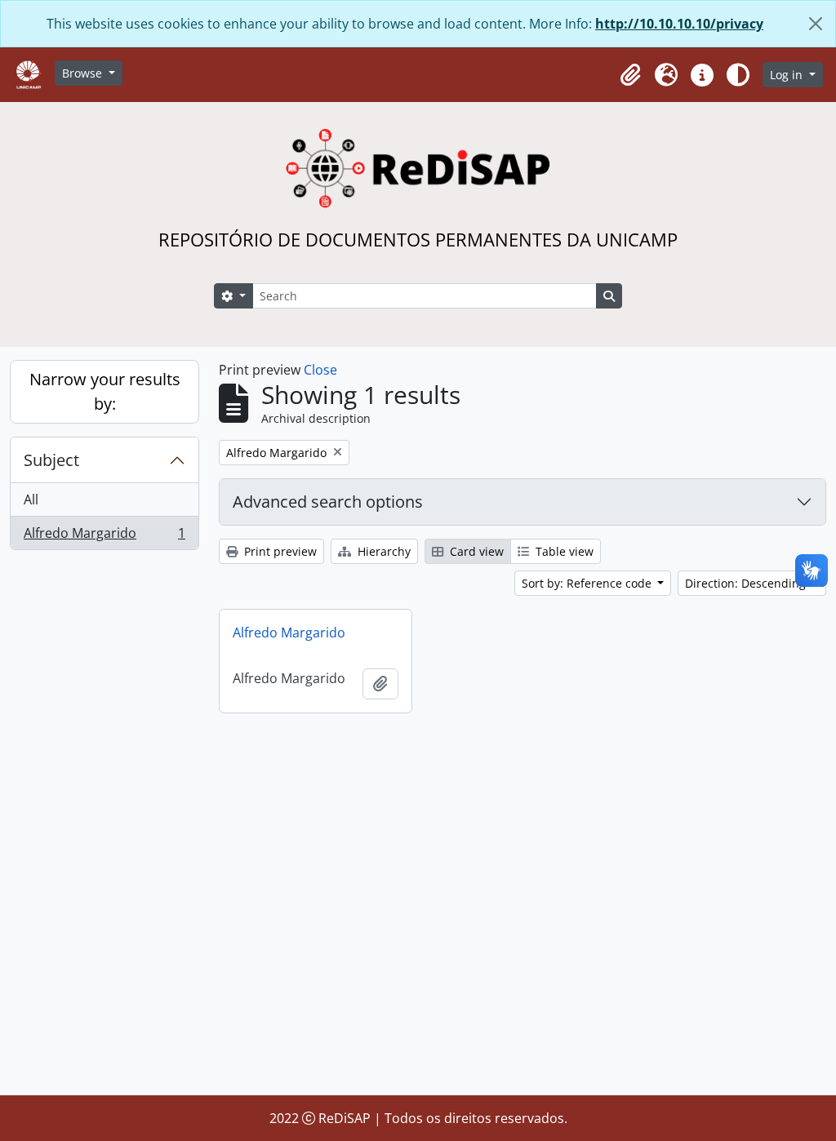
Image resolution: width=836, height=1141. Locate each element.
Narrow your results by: (104, 391)
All (31, 499)
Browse (83, 73)
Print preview (279, 551)
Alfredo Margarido (104, 536)
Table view (563, 551)
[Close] (815, 24)
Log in (788, 74)
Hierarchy (382, 551)
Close (320, 370)
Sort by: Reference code (588, 583)
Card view (475, 551)
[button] (630, 75)
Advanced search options (328, 502)
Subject (51, 460)
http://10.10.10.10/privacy (679, 24)
